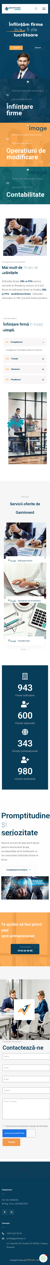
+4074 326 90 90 (14, 1233)
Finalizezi (13, 379)
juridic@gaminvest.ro (16, 1238)
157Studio (30, 1260)
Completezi (14, 342)
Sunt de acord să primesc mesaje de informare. (27, 1126)
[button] (25, 1169)
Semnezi (13, 369)
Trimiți (12, 359)
